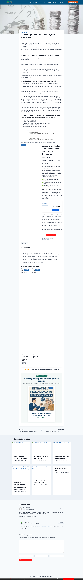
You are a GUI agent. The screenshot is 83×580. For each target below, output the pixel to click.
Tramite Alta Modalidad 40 (36, 356)
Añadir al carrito (51, 235)
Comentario (23, 540)
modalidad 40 (24, 32)
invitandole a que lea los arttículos (45, 526)
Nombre (22, 556)
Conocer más (55, 209)
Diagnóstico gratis (72, 2)
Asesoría (47, 239)
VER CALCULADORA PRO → (68, 578)
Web (51, 556)
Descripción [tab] (24, 243)
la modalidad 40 (46, 47)
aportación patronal (34, 104)
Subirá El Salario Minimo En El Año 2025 (55, 430)
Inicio (30, 2)
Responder (61, 508)
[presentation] (21, 448)
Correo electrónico (39, 556)
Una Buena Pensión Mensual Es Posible (28, 430)
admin (23, 40)
